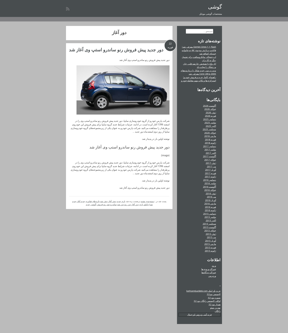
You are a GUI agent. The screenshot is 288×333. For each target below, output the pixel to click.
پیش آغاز (112, 201)
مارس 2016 (210, 203)
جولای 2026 (210, 109)
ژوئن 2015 (211, 233)
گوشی (215, 6)
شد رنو (107, 204)
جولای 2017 (210, 159)
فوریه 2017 (210, 173)
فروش (100, 204)
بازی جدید (121, 201)
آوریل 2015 (210, 240)
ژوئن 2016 (211, 193)
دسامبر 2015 (209, 213)
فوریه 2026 (210, 115)
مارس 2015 (210, 243)
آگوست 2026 (209, 105)
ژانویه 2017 (210, 176)
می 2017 (211, 166)
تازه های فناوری (92, 201)
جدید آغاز (81, 201)
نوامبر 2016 (210, 183)
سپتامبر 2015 (209, 223)
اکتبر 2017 (211, 152)
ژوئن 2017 (211, 162)
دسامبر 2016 (209, 179)
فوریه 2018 (210, 139)
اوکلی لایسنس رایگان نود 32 (207, 300)
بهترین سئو (215, 307)
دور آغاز (135, 204)
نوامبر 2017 (210, 149)
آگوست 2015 (209, 227)
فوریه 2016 (210, 206)
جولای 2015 (210, 230)
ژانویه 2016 (210, 210)
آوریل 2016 (210, 200)
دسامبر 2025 (209, 119)
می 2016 (211, 196)
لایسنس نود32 (213, 294)
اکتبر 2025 (211, 125)
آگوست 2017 (209, 156)
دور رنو (127, 204)
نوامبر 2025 (210, 122)
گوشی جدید (91, 204)
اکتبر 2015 (211, 220)
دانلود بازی (143, 204)
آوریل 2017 (210, 169)
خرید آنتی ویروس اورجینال (199, 314)
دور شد (120, 204)
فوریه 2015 (210, 247)
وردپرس (212, 275)
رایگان (217, 311)
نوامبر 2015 (210, 216)
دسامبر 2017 (209, 146)
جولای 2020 (210, 132)
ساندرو (113, 204)
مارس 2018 (210, 135)
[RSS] (67, 8)
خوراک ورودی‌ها (208, 269)
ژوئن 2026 (211, 112)
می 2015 (211, 237)
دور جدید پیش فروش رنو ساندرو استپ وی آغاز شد (116, 49)
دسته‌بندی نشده (147, 201)
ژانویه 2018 (210, 142)
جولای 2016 (210, 189)
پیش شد (104, 201)
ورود (214, 265)
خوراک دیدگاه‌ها (208, 272)
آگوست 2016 (209, 186)
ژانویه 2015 (210, 250)
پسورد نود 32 (214, 297)
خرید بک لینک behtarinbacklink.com (203, 290)
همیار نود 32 (214, 304)
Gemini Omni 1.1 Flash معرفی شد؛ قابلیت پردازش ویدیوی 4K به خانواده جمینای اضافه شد (199, 50)
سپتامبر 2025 (209, 129)
